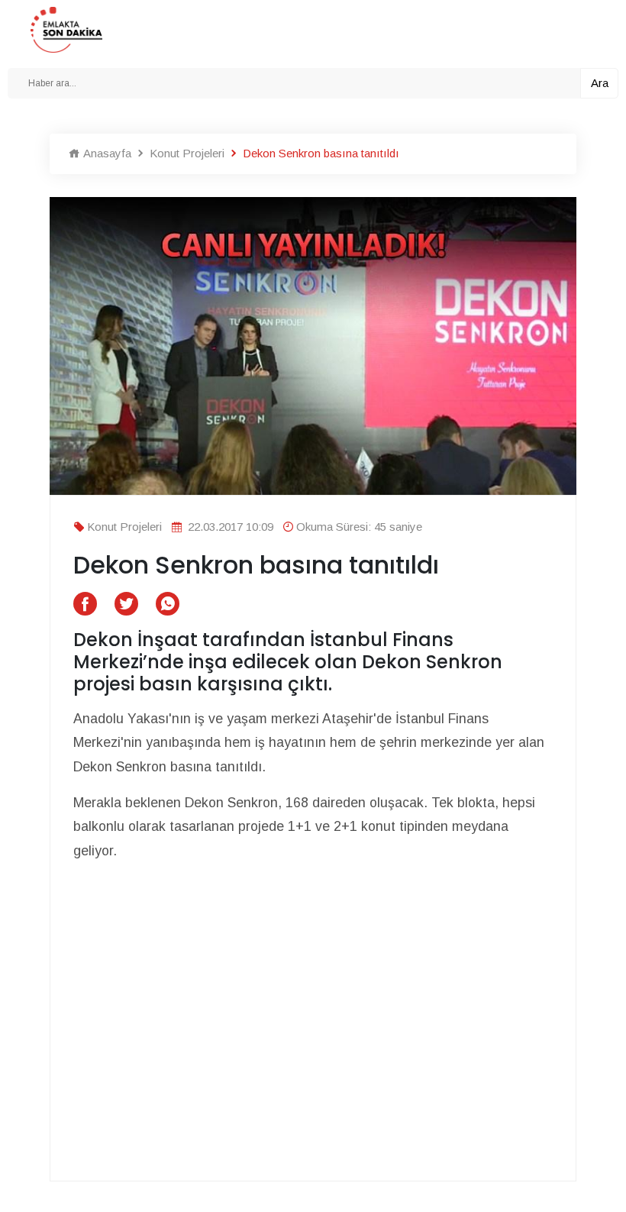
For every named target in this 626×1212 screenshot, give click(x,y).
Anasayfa (105, 153)
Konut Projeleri (185, 153)
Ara (599, 82)
